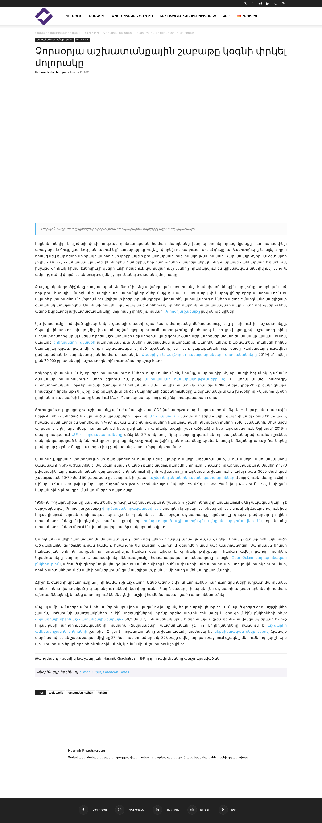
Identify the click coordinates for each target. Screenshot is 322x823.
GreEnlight (92, 33)
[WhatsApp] (94, 721)
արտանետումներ (80, 692)
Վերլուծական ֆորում (132, 16)
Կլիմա (102, 692)
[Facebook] (252, 3)
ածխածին (56, 692)
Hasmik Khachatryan (52, 72)
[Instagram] (260, 3)
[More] (215, 83)
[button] (245, 3)
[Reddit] (275, 3)
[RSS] (283, 3)
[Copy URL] (72, 721)
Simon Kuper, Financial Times (104, 672)
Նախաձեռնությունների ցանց (188, 16)
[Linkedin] (267, 3)
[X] (61, 721)
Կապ (226, 16)
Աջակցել (97, 16)
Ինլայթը (74, 16)
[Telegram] (83, 721)
